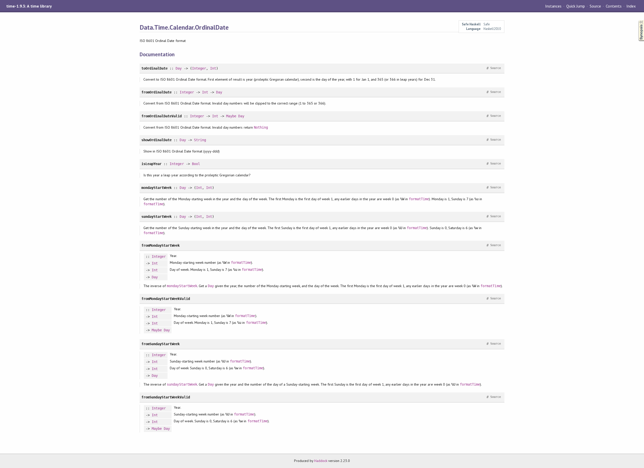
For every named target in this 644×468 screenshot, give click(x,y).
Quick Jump (575, 6)
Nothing (261, 127)
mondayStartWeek (182, 286)
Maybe (231, 116)
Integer (199, 68)
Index (631, 6)
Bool (196, 164)
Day (179, 68)
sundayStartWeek (182, 384)
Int (213, 68)
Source (595, 6)
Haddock (320, 460)
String (200, 140)
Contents (613, 6)
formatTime (419, 199)
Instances (553, 6)
